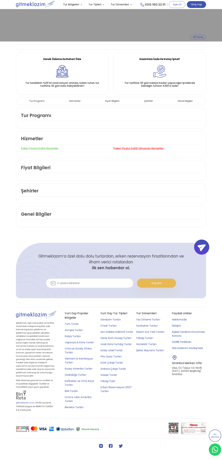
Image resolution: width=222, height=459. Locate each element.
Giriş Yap (196, 4)
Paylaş (199, 37)
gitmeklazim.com (25, 402)
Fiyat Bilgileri (112, 101)
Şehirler (148, 101)
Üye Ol (177, 4)
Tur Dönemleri (120, 4)
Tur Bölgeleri (71, 4)
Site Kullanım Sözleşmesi (187, 348)
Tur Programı (37, 101)
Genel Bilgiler (185, 101)
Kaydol (156, 283)
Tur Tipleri (95, 4)
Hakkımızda (179, 319)
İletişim (176, 326)
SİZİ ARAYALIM (215, 435)
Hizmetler (75, 101)
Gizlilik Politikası (181, 342)
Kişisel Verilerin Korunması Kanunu (188, 334)
